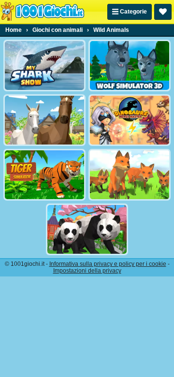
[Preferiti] (163, 12)
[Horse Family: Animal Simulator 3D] (44, 120)
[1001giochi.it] (42, 11)
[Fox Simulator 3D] (129, 175)
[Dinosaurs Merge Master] (129, 120)
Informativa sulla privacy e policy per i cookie (107, 264)
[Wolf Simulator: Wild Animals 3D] (129, 65)
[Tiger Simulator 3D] (44, 175)
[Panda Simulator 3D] (87, 229)
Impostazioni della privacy (87, 270)
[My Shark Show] (44, 65)
